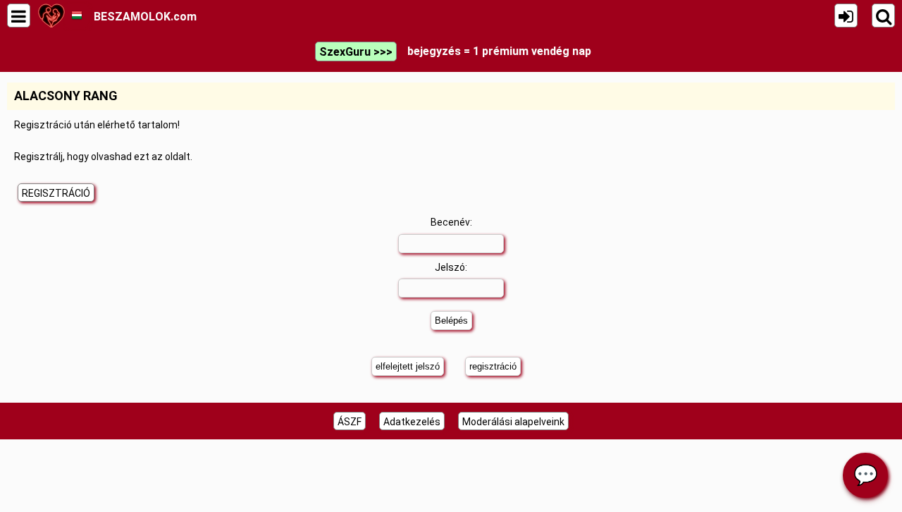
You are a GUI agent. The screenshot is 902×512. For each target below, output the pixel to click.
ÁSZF (350, 421)
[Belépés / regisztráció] (846, 16)
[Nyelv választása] (76, 16)
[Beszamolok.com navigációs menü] (18, 16)
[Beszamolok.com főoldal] (51, 15)
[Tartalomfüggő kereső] (883, 16)
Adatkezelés (411, 421)
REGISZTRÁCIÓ (56, 193)
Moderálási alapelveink (513, 421)
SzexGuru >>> (356, 52)
